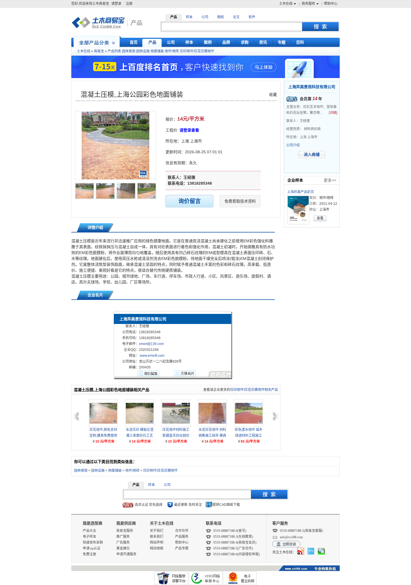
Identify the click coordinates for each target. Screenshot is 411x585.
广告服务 (123, 542)
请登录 (116, 4)
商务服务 (308, 4)
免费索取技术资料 (240, 201)
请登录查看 (189, 130)
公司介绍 (293, 145)
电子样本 (89, 537)
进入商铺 (312, 154)
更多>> (330, 180)
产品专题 (181, 548)
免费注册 (89, 554)
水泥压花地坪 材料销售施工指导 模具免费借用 (212, 433)
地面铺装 (157, 51)
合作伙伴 (181, 531)
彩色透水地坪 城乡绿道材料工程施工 (249, 433)
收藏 (273, 94)
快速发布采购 (93, 542)
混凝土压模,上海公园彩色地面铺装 (132, 94)
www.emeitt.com (152, 356)
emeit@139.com (151, 344)
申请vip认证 (91, 548)
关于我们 (156, 531)
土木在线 (285, 4)
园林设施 (143, 51)
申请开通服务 (126, 554)
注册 (129, 4)
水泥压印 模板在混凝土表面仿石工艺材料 (139, 433)
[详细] (333, 113)
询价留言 (189, 201)
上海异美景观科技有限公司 (311, 86)
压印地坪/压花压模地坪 (197, 51)
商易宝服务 (124, 531)
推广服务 (123, 537)
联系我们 (156, 537)
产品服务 (181, 537)
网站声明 (156, 542)
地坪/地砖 (172, 51)
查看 (320, 218)
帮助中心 (330, 4)
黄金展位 (123, 548)
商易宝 (99, 51)
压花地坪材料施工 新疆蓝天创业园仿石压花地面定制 (175, 433)
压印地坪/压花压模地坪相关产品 (254, 390)
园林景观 (128, 51)
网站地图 (156, 548)
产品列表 (114, 51)
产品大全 (89, 531)
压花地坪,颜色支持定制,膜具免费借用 (103, 433)
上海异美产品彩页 (300, 192)
